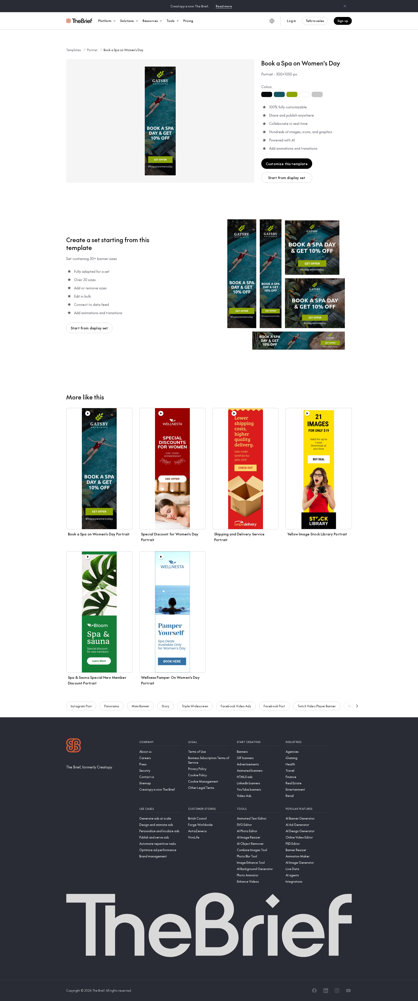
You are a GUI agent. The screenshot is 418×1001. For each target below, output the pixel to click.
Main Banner (140, 706)
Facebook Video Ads (236, 706)
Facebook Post (274, 706)
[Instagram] (337, 990)
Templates (73, 50)
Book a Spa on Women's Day (123, 50)
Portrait (92, 50)
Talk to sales (315, 20)
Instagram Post (81, 706)
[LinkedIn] (325, 990)
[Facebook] (314, 990)
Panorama (111, 706)
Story (165, 706)
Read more (224, 6)
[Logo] (73, 746)
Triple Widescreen (195, 706)
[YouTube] (348, 990)
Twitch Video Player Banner (317, 706)
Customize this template (287, 163)
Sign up (342, 20)
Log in (291, 20)
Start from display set (286, 177)
